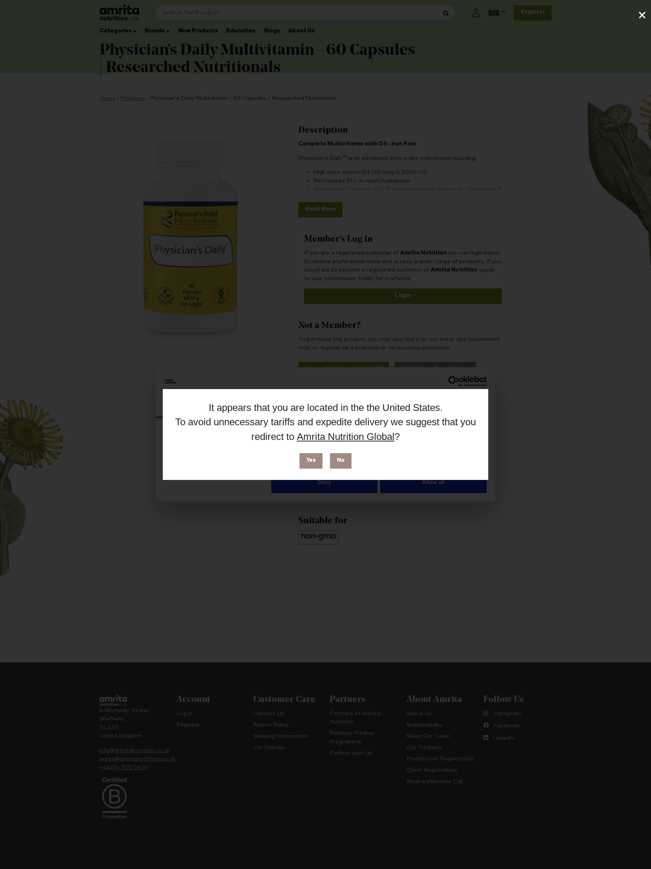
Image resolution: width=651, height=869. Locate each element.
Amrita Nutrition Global (345, 436)
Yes (311, 460)
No (341, 460)
